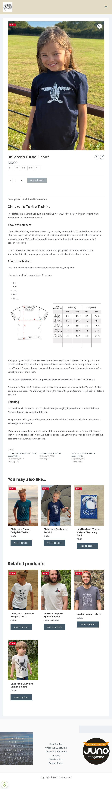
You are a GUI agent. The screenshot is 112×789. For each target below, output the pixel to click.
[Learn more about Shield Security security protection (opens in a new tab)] (4, 784)
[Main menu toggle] (106, 7)
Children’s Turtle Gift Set (50, 453)
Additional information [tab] (35, 199)
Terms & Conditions (56, 751)
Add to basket (37, 180)
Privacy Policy (56, 763)
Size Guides (56, 744)
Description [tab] (14, 199)
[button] (99, 26)
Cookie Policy (56, 759)
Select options (21, 542)
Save (13, 25)
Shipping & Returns (56, 747)
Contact (56, 755)
